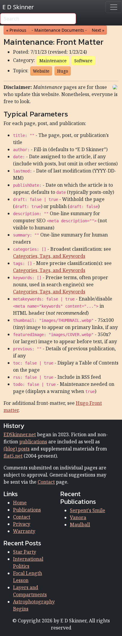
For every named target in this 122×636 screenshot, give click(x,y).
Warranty (24, 531)
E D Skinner (18, 7)
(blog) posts (17, 448)
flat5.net (13, 456)
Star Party (24, 552)
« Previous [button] (16, 30)
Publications (27, 509)
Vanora (78, 517)
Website (41, 71)
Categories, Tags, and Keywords (49, 256)
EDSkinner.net (20, 434)
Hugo (62, 71)
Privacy (21, 524)
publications (33, 441)
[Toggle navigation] (113, 7)
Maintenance (53, 60)
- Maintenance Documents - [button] (59, 30)
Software (83, 60)
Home (20, 502)
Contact (46, 482)
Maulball (80, 524)
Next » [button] (98, 30)
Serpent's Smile (87, 510)
